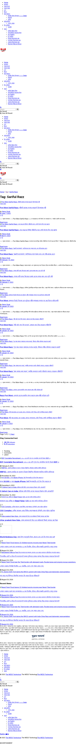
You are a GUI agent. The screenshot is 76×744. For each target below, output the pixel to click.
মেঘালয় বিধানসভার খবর (13, 42)
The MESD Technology (13, 674)
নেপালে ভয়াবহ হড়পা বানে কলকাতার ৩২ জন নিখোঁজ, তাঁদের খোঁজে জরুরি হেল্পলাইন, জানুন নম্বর (28, 547)
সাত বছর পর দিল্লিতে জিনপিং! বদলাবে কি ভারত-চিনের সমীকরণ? (19, 576)
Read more (4, 222)
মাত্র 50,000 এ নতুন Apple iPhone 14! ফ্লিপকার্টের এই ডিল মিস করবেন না (25, 481)
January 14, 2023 (7, 377)
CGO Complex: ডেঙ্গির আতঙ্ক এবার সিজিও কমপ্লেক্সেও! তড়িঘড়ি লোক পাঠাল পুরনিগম (27, 510)
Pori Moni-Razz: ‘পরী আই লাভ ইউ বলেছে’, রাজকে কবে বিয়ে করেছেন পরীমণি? (25, 325)
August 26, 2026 (7, 595)
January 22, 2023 (7, 353)
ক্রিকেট (10, 18)
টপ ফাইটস (10, 36)
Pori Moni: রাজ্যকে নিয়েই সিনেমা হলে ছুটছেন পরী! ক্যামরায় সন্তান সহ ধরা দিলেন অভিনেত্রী (29, 301)
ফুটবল (9, 19)
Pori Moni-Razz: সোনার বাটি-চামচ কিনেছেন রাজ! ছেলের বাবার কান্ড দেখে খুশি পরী (26, 276)
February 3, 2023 (7, 282)
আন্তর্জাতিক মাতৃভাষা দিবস (14, 33)
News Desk (6, 211)
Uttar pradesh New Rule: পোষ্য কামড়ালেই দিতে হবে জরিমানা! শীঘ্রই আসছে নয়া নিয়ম (29, 520)
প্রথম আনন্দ (7, 8)
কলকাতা (6, 4)
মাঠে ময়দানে (7, 14)
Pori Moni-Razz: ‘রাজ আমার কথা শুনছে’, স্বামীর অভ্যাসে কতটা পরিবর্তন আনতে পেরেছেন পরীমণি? (31, 371)
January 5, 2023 (7, 424)
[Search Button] (17, 109)
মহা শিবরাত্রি (11, 35)
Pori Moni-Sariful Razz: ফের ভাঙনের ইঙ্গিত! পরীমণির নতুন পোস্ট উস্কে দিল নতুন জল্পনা (28, 230)
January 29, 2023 (7, 306)
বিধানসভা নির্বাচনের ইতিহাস (14, 44)
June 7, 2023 (6, 213)
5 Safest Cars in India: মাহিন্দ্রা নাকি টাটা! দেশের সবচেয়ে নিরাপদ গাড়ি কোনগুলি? (27, 491)
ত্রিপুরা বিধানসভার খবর (13, 38)
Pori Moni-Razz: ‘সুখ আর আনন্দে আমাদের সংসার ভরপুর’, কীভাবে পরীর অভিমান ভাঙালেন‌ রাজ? (30, 347)
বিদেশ (5, 12)
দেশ (5, 10)
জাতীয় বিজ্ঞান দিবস (12, 31)
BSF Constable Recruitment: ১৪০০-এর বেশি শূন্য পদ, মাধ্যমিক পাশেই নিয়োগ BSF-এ (29, 462)
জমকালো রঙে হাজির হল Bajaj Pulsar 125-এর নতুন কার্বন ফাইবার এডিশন (23, 501)
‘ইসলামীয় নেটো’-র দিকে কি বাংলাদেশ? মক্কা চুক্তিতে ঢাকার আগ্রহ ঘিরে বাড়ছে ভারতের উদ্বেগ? (29, 556)
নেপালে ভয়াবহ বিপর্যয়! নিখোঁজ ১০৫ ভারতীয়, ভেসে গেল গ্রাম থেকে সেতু (21, 566)
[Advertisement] (23, 56)
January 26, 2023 (7, 331)
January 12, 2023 (7, 401)
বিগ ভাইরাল (7, 25)
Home (6, 2)
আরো (5, 29)
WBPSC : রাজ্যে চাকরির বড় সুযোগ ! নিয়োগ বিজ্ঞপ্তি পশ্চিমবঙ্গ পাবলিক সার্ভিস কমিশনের (27, 472)
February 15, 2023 (7, 260)
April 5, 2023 (5, 236)
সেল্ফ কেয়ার (11, 23)
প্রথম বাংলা (7, 6)
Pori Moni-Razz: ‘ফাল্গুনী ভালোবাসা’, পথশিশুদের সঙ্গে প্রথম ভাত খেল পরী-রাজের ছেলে (27, 254)
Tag (7, 192)
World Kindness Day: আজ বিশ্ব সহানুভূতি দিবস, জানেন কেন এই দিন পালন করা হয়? (27, 537)
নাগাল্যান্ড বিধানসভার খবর (14, 40)
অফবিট (9, 27)
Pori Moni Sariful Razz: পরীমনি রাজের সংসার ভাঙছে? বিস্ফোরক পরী (23, 208)
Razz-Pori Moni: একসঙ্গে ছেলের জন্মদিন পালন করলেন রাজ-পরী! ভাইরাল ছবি (24, 395)
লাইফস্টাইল (7, 21)
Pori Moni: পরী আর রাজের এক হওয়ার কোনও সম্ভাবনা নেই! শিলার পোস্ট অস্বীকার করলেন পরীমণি (31, 418)
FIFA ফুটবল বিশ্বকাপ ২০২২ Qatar (17, 16)
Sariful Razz (13, 192)
